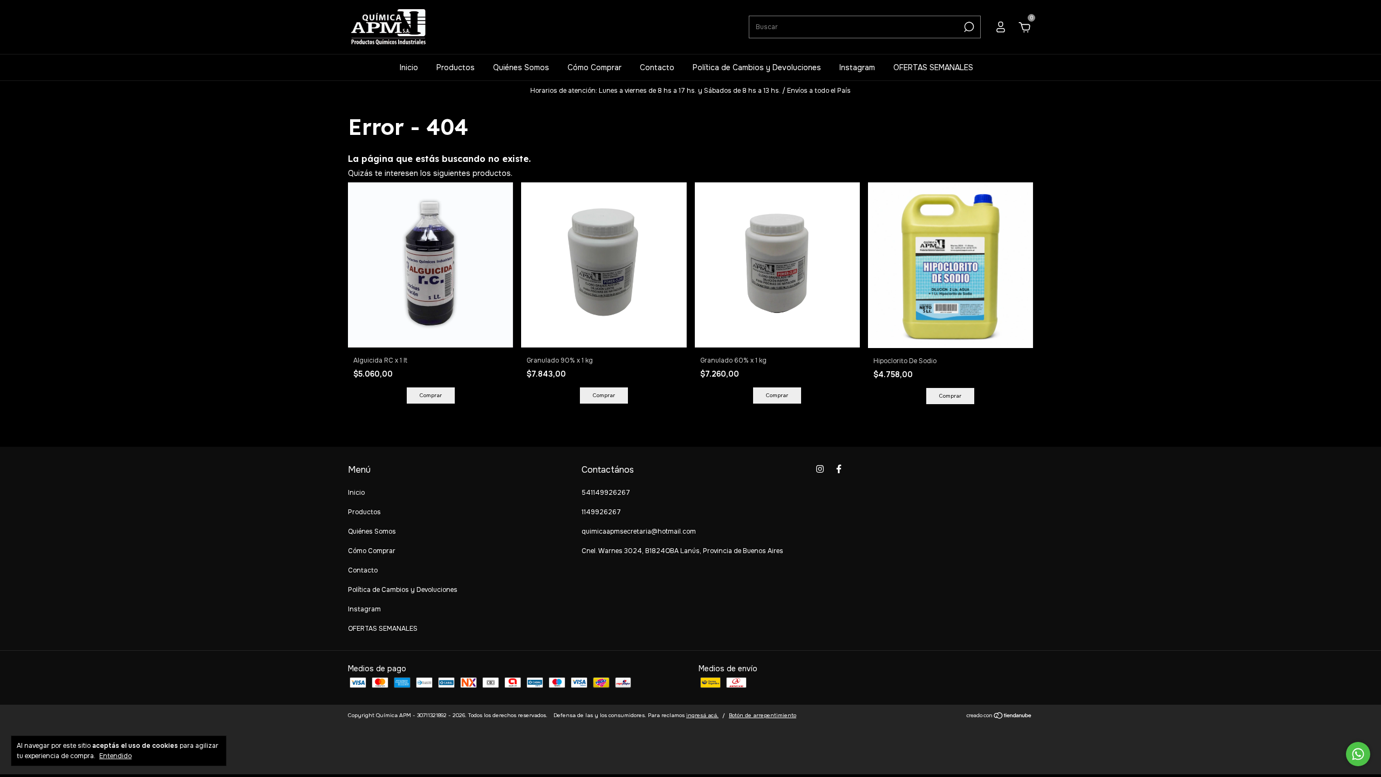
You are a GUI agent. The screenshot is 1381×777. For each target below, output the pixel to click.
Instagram (857, 67)
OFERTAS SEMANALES (933, 67)
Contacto (657, 67)
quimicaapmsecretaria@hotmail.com (639, 531)
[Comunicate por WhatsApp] (1358, 754)
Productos (455, 67)
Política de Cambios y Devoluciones (757, 67)
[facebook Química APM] (839, 469)
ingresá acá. (702, 715)
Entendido (115, 756)
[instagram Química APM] (820, 469)
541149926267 (606, 492)
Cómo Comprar (594, 67)
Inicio (409, 67)
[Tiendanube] (999, 716)
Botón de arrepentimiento (762, 715)
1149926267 (601, 512)
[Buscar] (968, 27)
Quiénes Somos (521, 67)
